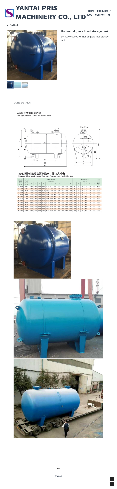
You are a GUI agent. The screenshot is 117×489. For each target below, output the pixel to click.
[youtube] (58, 476)
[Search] (109, 15)
